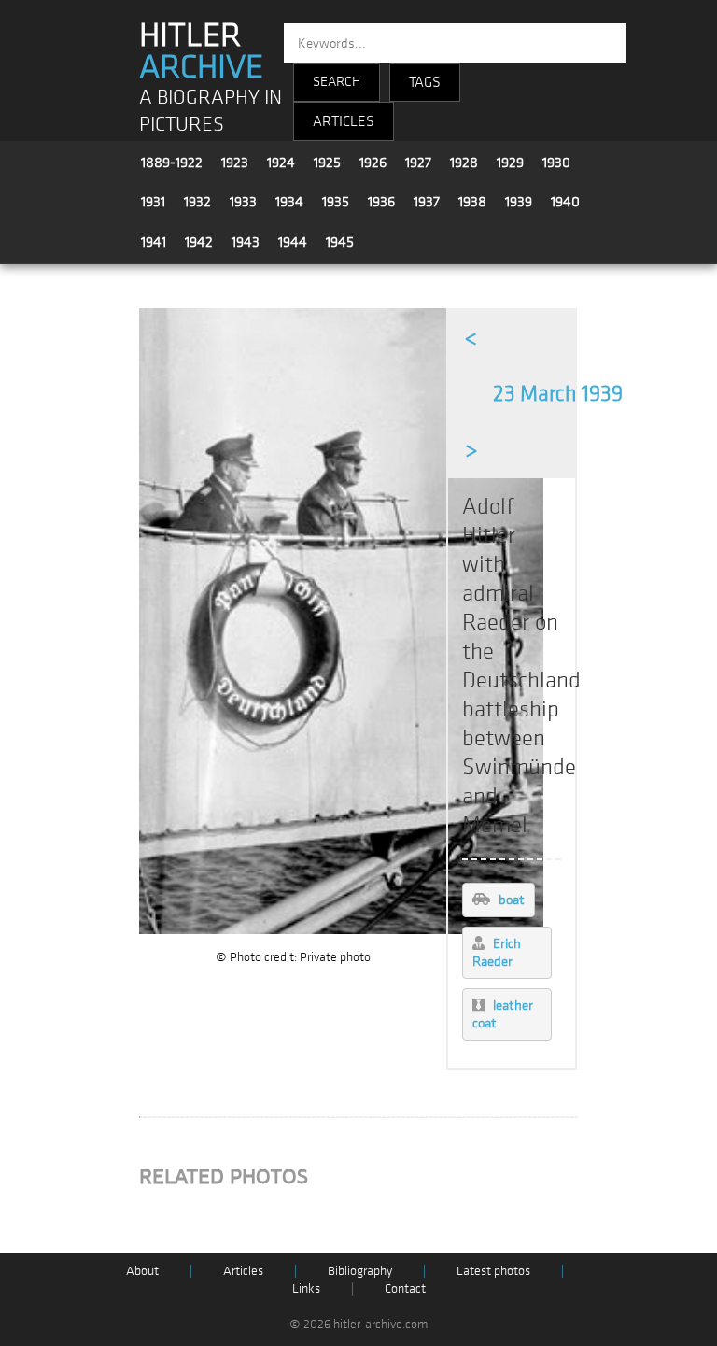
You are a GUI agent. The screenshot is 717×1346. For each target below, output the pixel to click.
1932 (197, 201)
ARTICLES (343, 121)
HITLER (201, 51)
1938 (472, 201)
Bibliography (360, 1271)
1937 (427, 201)
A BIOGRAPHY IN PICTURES (210, 111)
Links (306, 1288)
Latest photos (493, 1271)
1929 (510, 162)
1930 (556, 162)
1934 (289, 201)
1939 (518, 201)
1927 (418, 162)
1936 (381, 201)
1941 (153, 242)
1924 (281, 162)
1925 (327, 162)
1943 (246, 242)
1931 (153, 201)
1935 (335, 201)
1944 (292, 242)
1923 (234, 162)
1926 (373, 162)
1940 (565, 201)
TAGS (425, 82)
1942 (199, 242)
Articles (243, 1271)
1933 (243, 201)
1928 (464, 162)
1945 (340, 242)
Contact (405, 1288)
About (142, 1271)
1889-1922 (172, 162)
